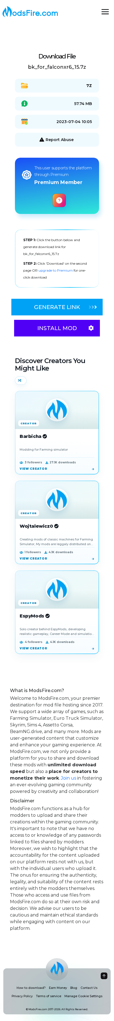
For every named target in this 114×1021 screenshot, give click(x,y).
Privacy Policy (22, 996)
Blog (73, 988)
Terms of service (48, 996)
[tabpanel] (57, 258)
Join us (68, 778)
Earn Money (58, 988)
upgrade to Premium (56, 270)
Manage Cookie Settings (83, 996)
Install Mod (57, 328)
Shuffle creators (21, 380)
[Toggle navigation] (105, 11)
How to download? (31, 988)
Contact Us (89, 988)
